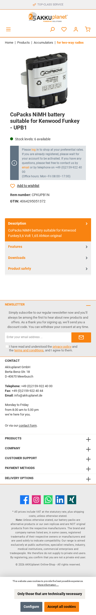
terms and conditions (29, 350)
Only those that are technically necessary (49, 594)
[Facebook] (24, 499)
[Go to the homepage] (48, 17)
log (34, 149)
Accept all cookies (62, 607)
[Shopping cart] (88, 29)
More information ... (48, 584)
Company (12, 448)
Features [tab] (15, 247)
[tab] (48, 229)
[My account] (76, 29)
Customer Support (21, 458)
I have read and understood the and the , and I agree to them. (43, 348)
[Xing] (71, 499)
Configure (31, 607)
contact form (28, 425)
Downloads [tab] (16, 258)
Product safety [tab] (19, 269)
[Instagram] (36, 499)
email (25, 167)
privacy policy (62, 346)
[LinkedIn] (59, 499)
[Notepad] (64, 29)
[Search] (52, 29)
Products (13, 438)
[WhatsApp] (48, 499)
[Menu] (8, 29)
